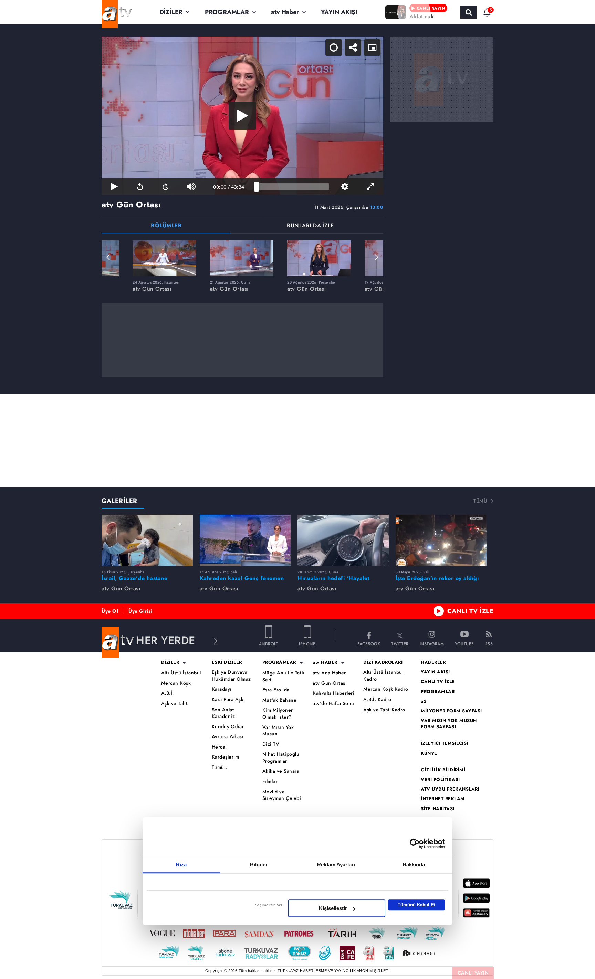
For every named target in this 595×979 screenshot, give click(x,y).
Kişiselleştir (333, 908)
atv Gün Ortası (330, 683)
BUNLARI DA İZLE (310, 226)
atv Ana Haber (329, 673)
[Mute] (191, 186)
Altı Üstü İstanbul (181, 673)
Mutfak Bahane (279, 700)
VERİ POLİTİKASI (440, 779)
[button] (108, 257)
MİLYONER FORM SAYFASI (451, 711)
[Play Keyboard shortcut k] (114, 186)
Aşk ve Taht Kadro (384, 710)
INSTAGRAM (432, 643)
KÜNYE (429, 753)
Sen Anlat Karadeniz (223, 713)
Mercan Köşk (176, 683)
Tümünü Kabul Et (416, 904)
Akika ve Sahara (281, 771)
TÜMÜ (480, 500)
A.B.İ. (167, 693)
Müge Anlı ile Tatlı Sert (283, 676)
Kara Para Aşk (228, 699)
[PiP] (372, 47)
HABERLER (433, 662)
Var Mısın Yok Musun (278, 731)
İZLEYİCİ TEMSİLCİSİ (444, 743)
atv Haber (285, 12)
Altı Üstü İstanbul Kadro (383, 675)
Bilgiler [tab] (259, 864)
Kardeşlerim (225, 757)
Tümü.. (219, 767)
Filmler (270, 781)
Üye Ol (110, 611)
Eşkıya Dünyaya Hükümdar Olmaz (231, 675)
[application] (242, 116)
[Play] (242, 116)
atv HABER (325, 662)
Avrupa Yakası (228, 736)
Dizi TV (271, 744)
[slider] (293, 186)
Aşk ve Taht (174, 703)
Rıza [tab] (181, 864)
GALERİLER (119, 500)
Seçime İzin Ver (268, 905)
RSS (489, 643)
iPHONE (307, 643)
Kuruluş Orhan (228, 726)
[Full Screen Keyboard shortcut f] (370, 186)
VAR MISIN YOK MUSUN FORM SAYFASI (449, 724)
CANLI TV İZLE (470, 611)
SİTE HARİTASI (438, 809)
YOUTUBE (464, 643)
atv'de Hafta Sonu (333, 703)
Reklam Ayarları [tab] (336, 864)
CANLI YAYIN (473, 972)
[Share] (353, 47)
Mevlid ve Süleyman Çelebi (281, 795)
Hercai (219, 747)
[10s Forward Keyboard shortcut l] (165, 186)
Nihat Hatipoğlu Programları (281, 757)
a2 (424, 701)
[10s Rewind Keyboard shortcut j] (140, 186)
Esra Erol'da (276, 690)
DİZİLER (171, 12)
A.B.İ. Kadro (377, 699)
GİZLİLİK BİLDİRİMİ (443, 770)
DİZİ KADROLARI (383, 662)
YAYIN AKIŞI (339, 12)
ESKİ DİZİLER (227, 662)
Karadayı (222, 689)
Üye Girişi (140, 611)
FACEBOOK (368, 643)
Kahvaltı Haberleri (333, 693)
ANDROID (269, 643)
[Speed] (333, 47)
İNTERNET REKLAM (443, 799)
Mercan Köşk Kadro (385, 689)
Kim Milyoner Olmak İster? (277, 713)
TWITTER (400, 643)
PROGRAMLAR (227, 12)
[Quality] (344, 186)
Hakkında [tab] (414, 864)
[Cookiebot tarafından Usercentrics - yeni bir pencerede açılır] (415, 843)
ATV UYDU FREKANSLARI (450, 789)
